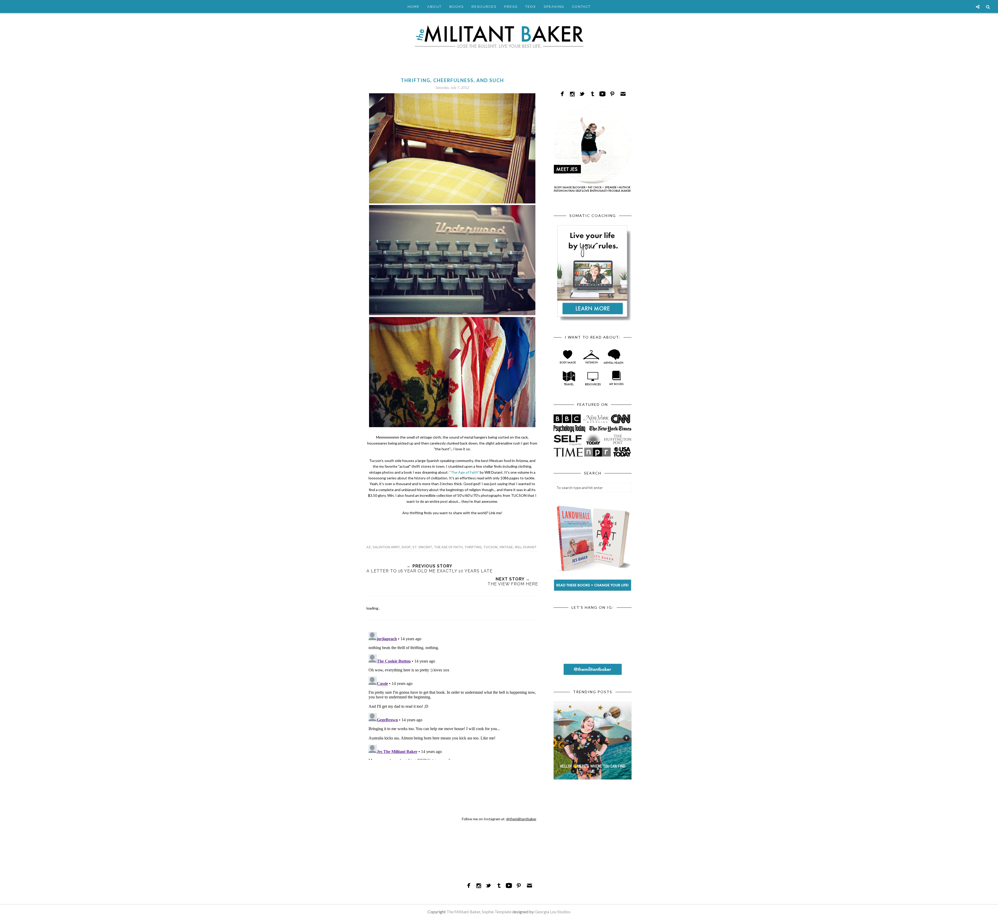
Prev (558, 738)
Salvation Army (386, 547)
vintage (506, 547)
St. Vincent (422, 547)
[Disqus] (452, 695)
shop (406, 547)
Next (626, 738)
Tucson (490, 547)
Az (368, 547)
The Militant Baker (463, 911)
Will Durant (526, 547)
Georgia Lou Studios (552, 911)
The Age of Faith (448, 547)
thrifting (473, 547)
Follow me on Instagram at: (499, 819)
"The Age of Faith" (464, 472)
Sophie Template (496, 911)
